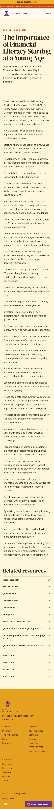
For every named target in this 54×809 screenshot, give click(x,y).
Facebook (7, 764)
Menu (48, 13)
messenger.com (26, 579)
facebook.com (26, 586)
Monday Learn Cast (38, 751)
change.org (26, 614)
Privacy (5, 799)
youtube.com (26, 593)
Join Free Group (36, 731)
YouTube (6, 772)
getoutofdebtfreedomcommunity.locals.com (26, 647)
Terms (11, 799)
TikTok (5, 780)
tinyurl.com (26, 655)
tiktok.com (26, 669)
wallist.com (26, 676)
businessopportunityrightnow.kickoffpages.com (26, 637)
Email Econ (34, 743)
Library (5, 739)
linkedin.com (26, 607)
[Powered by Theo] (5, 804)
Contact (33, 739)
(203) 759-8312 (36, 747)
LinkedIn (6, 776)
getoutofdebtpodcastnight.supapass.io (26, 628)
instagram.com (26, 600)
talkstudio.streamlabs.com (26, 621)
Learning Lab (8, 743)
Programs (7, 731)
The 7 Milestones (10, 734)
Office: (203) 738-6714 (27, 2)
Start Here (33, 734)
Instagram (7, 768)
